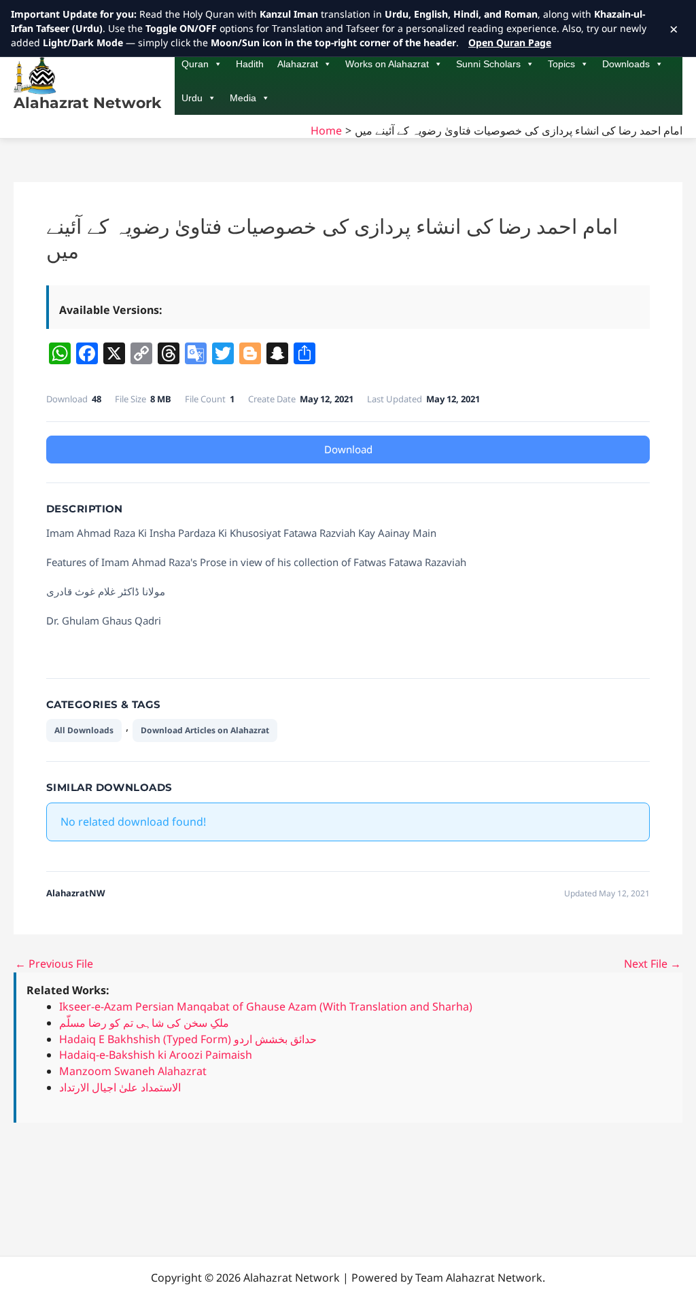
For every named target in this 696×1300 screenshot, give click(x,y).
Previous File (54, 963)
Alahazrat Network (87, 103)
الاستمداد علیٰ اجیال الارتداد (120, 1087)
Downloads (626, 63)
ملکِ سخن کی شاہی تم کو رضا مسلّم (144, 1022)
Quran (195, 63)
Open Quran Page (509, 42)
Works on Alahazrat (387, 63)
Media (243, 97)
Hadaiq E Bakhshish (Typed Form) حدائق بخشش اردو (188, 1039)
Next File (652, 963)
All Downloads (84, 730)
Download (348, 449)
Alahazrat (297, 63)
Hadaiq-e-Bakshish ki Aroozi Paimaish (155, 1054)
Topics (561, 63)
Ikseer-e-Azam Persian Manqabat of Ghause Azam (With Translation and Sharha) (265, 1006)
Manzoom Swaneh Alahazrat (133, 1071)
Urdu (192, 97)
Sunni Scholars (488, 63)
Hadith (250, 63)
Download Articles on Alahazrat (205, 730)
